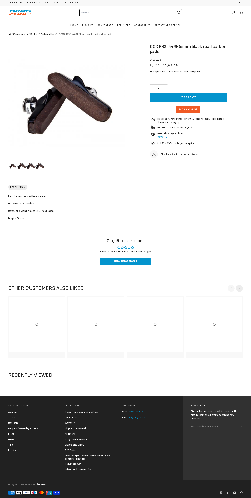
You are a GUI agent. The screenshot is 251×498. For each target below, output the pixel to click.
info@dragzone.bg (137, 417)
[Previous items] (231, 288)
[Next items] (239, 288)
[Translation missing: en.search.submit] (179, 12)
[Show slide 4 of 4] (39, 166)
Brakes (34, 34)
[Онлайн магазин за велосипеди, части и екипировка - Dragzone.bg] (9, 34)
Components (20, 34)
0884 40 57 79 (136, 411)
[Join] (240, 426)
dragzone (14, 485)
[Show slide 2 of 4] (21, 166)
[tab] (17, 187)
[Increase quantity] (164, 87)
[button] (240, 3)
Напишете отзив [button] (125, 261)
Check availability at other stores (179, 154)
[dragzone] (19, 12)
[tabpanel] (125, 208)
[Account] (234, 12)
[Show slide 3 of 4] (30, 166)
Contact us (163, 136)
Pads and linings (49, 34)
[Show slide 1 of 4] (12, 166)
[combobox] (124, 12)
